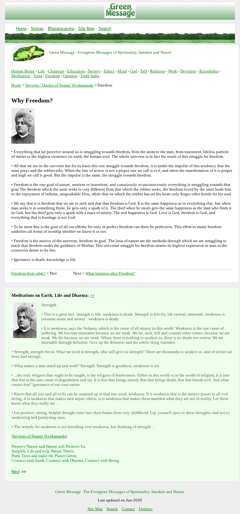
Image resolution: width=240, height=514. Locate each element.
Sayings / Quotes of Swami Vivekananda (59, 85)
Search (104, 28)
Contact (128, 509)
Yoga (37, 76)
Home (21, 28)
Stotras (37, 28)
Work (172, 71)
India (95, 76)
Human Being (23, 71)
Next (16, 471)
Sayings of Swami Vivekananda (39, 436)
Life (41, 71)
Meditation (20, 76)
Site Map (86, 28)
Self (143, 71)
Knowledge (209, 71)
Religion (157, 71)
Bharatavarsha (61, 28)
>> (92, 295)
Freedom (52, 76)
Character (56, 71)
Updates (145, 509)
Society (94, 71)
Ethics (109, 71)
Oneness (70, 76)
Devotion (188, 71)
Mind (122, 71)
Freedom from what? (28, 273)
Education (76, 71)
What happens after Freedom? (110, 273)
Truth (85, 76)
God (133, 71)
